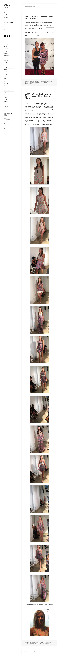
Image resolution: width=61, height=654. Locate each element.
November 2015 (6, 87)
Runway (40, 643)
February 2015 (6, 103)
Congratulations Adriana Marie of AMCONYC (39, 17)
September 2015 (6, 90)
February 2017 (6, 71)
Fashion (30, 82)
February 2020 (6, 42)
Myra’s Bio (5, 12)
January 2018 (6, 57)
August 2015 (6, 92)
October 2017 (6, 60)
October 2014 (6, 106)
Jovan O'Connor (34, 82)
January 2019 (6, 48)
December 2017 (6, 58)
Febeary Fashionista (7, 4)
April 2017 (5, 67)
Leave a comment (29, 83)
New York (44, 82)
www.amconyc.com (50, 26)
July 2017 (5, 62)
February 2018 (6, 55)
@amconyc (49, 124)
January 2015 (6, 104)
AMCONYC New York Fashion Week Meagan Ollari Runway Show (38, 96)
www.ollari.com (35, 114)
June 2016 (5, 76)
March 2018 (6, 53)
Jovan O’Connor (38, 25)
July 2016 (5, 74)
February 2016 (6, 81)
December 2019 (6, 44)
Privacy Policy (6, 17)
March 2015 (6, 101)
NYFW (47, 82)
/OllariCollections (45, 121)
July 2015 (5, 94)
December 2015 (6, 85)
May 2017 (5, 65)
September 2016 (6, 72)
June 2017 (5, 64)
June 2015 (5, 95)
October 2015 (6, 88)
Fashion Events (6, 15)
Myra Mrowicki (36, 81)
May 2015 (5, 97)
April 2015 (5, 99)
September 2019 (6, 46)
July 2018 (5, 51)
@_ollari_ (31, 121)
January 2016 (6, 83)
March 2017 (6, 69)
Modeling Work (6, 14)
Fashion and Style (44, 81)
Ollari (32, 25)
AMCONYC (27, 82)
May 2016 (5, 78)
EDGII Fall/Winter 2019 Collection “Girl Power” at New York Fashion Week (9, 126)
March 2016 (6, 80)
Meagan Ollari (39, 82)
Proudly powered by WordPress (30, 651)
